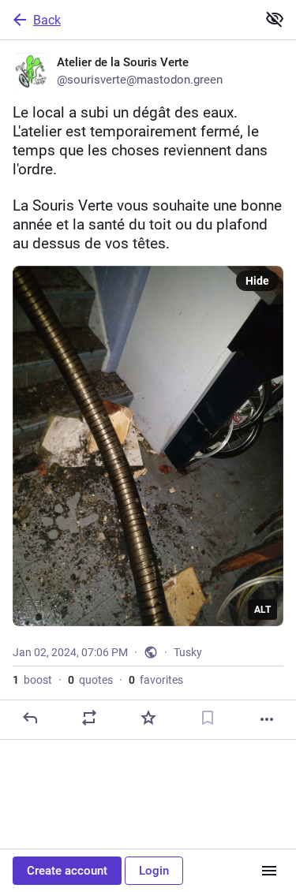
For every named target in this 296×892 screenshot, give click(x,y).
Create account (67, 871)
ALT (262, 609)
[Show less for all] (274, 19)
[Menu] (269, 870)
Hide (257, 280)
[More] (266, 719)
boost (32, 680)
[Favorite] (148, 717)
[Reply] (30, 717)
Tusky (188, 652)
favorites (156, 680)
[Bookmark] (207, 717)
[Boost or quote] (89, 717)
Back (47, 20)
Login (154, 871)
